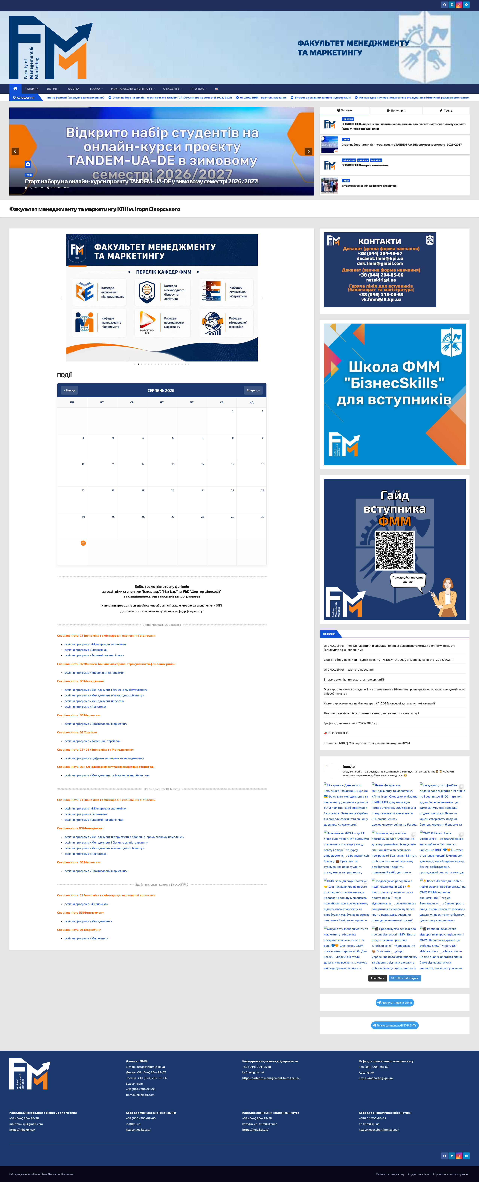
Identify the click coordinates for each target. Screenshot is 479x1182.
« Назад (69, 390)
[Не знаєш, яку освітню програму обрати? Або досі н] (395, 853)
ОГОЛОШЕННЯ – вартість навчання (70, 180)
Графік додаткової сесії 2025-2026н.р (351, 723)
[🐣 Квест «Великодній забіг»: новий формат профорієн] (443, 901)
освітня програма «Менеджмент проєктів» (94, 701)
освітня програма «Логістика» (86, 706)
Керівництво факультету (390, 1174)
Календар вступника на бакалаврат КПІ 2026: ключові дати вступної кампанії (379, 703)
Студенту (172, 88)
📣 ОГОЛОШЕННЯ (336, 733)
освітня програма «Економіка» (86, 649)
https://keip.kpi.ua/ (255, 1129)
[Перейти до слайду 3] (141, 364)
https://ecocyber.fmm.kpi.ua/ (379, 1129)
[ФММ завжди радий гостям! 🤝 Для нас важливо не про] (347, 901)
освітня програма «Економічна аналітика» (94, 655)
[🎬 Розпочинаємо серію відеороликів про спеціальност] (443, 949)
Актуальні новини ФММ (397, 1002)
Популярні (397, 110)
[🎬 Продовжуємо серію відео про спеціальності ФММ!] (395, 949)
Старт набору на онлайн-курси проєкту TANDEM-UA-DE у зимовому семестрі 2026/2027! (402, 144)
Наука (346, 139)
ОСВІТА (74, 88)
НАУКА (95, 88)
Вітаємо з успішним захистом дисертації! (370, 185)
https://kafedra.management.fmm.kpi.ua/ (271, 1078)
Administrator (60, 187)
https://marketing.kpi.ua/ (376, 1078)
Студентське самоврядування (450, 1174)
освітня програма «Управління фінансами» (94, 672)
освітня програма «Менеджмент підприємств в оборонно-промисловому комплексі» (124, 836)
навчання (59, 175)
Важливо (46, 175)
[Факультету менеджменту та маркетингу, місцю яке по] (347, 949)
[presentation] (15, 151)
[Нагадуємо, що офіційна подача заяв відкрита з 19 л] (443, 805)
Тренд (447, 110)
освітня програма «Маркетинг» (86, 938)
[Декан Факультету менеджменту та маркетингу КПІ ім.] (395, 805)
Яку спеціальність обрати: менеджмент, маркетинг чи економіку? (371, 713)
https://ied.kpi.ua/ (138, 1129)
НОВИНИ (32, 88)
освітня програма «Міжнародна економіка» (95, 644)
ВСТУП (52, 88)
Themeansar (67, 1174)
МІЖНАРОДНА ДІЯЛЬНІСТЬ (132, 88)
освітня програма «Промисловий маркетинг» (96, 723)
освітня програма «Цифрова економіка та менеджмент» (104, 758)
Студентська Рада (418, 1174)
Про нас (197, 88)
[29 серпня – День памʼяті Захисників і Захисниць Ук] (347, 805)
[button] (61, 298)
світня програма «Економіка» (87, 904)
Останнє (347, 110)
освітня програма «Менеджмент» (88, 921)
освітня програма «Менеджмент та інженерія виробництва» (107, 775)
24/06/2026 (36, 187)
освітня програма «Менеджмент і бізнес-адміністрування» (106, 689)
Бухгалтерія (32, 175)
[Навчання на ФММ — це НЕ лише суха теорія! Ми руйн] (347, 853)
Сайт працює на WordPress (25, 1174)
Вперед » (253, 390)
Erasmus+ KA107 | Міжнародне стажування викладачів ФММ (367, 743)
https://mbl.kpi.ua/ (22, 1129)
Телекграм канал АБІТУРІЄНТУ (397, 1025)
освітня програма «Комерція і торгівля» (92, 741)
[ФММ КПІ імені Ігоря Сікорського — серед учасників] (443, 853)
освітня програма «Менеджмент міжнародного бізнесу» (104, 695)
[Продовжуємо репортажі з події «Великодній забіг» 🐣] (395, 901)
